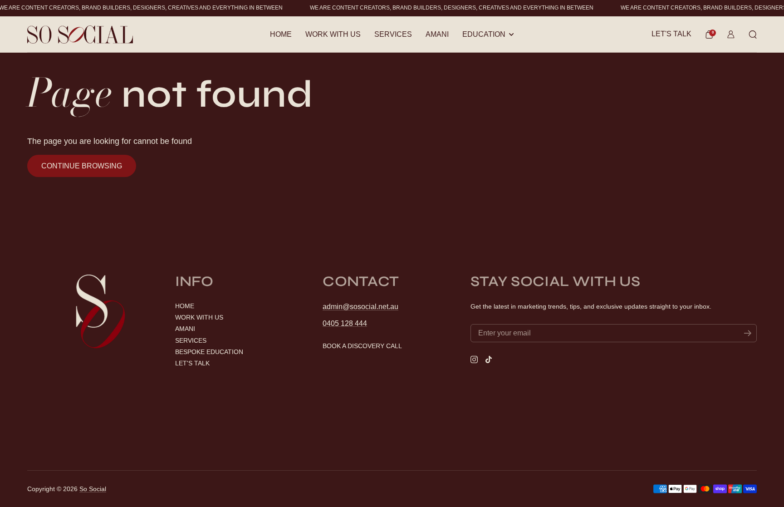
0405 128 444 (345, 323)
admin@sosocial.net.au (360, 306)
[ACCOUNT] (731, 34)
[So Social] (80, 34)
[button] (709, 34)
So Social (92, 488)
